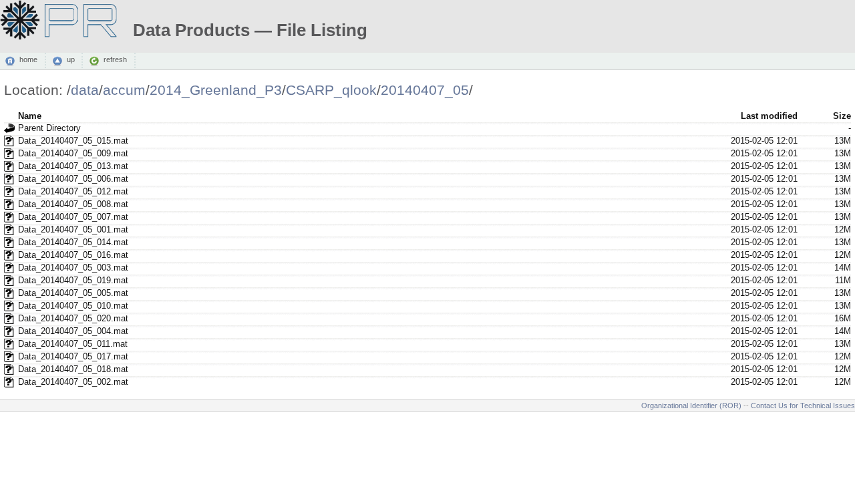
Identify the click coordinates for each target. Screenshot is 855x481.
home (28, 60)
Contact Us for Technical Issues (803, 406)
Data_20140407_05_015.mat (73, 141)
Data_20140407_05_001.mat (73, 229)
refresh (115, 60)
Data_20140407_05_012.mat (73, 191)
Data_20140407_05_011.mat (73, 344)
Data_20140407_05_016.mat (73, 255)
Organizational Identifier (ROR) (691, 406)
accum (124, 90)
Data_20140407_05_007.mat (73, 217)
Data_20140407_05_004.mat (73, 331)
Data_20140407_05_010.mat (73, 306)
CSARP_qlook (331, 90)
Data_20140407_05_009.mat (73, 153)
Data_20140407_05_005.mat (73, 293)
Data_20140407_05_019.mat (73, 280)
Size (842, 116)
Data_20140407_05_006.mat (73, 179)
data (85, 90)
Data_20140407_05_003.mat (73, 268)
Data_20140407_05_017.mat (73, 356)
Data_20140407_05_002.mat (73, 382)
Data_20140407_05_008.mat (73, 204)
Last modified (769, 116)
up (71, 60)
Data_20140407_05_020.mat (73, 318)
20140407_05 (425, 90)
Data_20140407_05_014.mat (73, 242)
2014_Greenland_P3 (216, 90)
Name (29, 116)
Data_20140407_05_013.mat (73, 166)
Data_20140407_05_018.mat (73, 369)
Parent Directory (49, 128)
